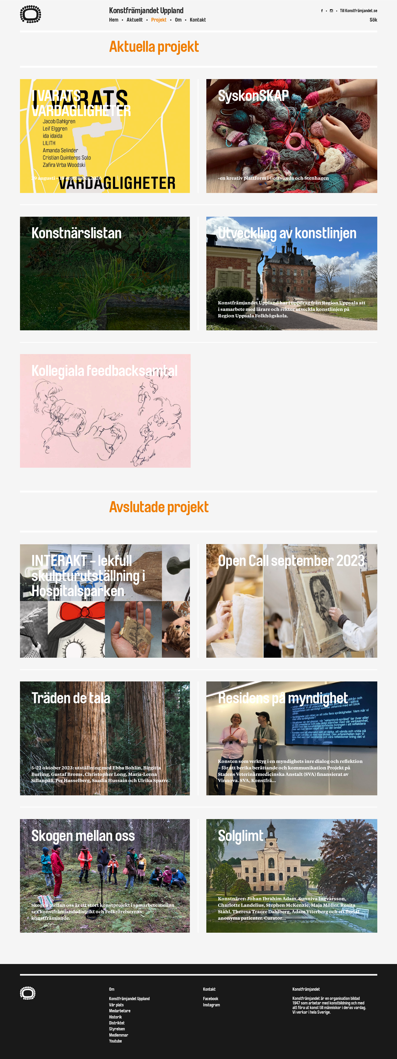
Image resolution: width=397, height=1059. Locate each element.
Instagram (211, 1004)
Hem (113, 20)
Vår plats (116, 1004)
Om (178, 20)
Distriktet (117, 1023)
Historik (115, 1017)
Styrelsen (117, 1028)
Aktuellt (135, 20)
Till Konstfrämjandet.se (358, 10)
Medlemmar (118, 1035)
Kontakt (198, 20)
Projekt (159, 20)
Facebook (210, 998)
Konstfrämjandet (306, 989)
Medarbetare (119, 1010)
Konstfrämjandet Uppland (129, 998)
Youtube (115, 1041)
